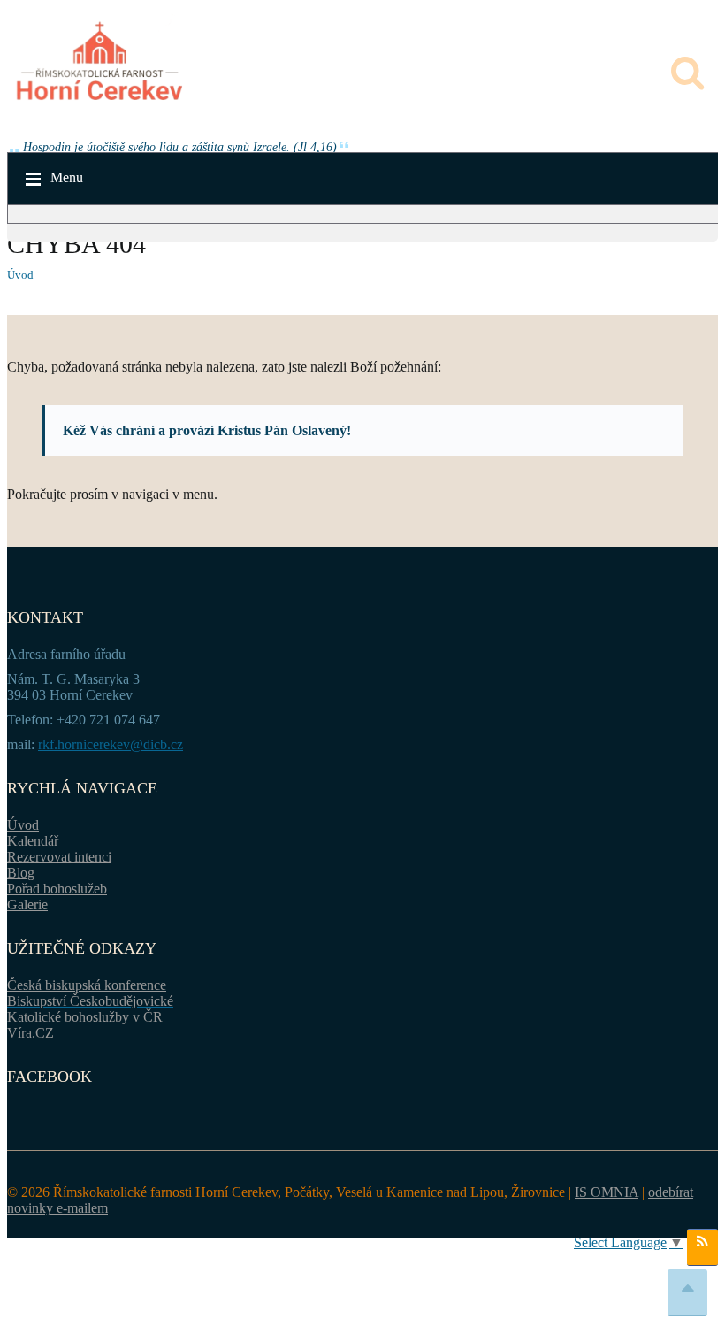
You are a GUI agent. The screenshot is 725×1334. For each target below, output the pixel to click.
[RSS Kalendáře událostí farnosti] (702, 1247)
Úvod (20, 274)
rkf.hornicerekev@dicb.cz (110, 744)
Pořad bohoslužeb (57, 888)
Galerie (27, 904)
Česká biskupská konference (86, 985)
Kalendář (32, 840)
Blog (20, 872)
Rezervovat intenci (59, 856)
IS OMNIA (606, 1192)
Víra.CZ (30, 1032)
